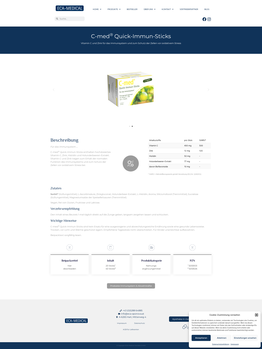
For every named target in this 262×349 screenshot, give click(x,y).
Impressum (235, 344)
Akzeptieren (201, 338)
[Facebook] (204, 19)
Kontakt (166, 9)
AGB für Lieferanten (131, 329)
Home (96, 9)
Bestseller (132, 9)
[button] (256, 315)
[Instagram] (209, 19)
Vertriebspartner (189, 9)
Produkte (113, 9)
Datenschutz (139, 323)
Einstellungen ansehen (245, 338)
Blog (206, 9)
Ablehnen (221, 338)
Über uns (148, 9)
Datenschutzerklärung (220, 344)
